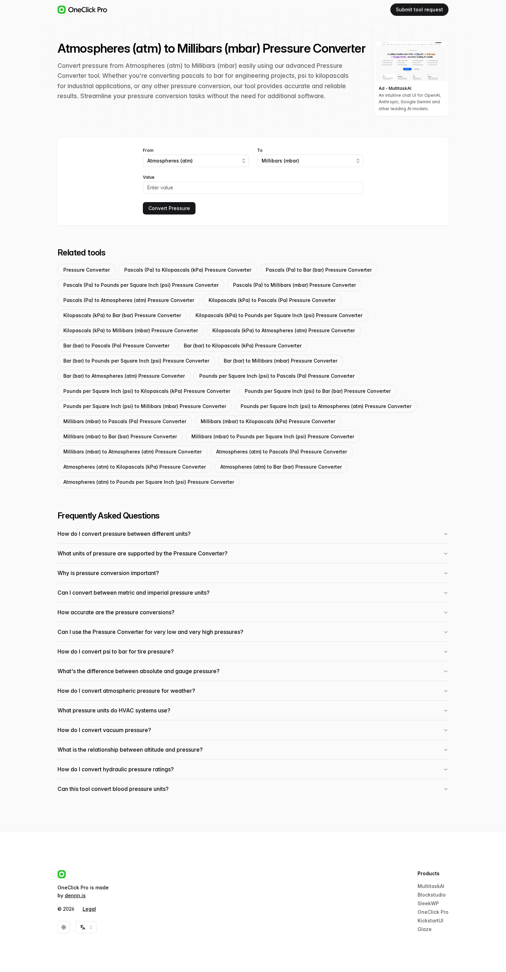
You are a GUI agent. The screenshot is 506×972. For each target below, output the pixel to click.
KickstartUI (430, 920)
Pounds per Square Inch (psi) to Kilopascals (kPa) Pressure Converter (146, 391)
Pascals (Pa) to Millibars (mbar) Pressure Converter (294, 285)
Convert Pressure (169, 208)
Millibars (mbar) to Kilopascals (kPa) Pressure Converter (268, 421)
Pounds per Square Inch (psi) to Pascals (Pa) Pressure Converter (277, 376)
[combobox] (196, 161)
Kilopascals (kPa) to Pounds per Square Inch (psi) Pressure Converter (279, 315)
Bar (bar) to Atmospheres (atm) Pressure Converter (124, 376)
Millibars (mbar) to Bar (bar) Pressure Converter (120, 436)
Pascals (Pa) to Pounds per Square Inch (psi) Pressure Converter (141, 285)
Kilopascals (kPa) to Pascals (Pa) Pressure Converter (272, 300)
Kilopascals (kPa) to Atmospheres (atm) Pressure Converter (283, 330)
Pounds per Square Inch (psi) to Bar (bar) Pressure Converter (318, 391)
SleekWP (428, 903)
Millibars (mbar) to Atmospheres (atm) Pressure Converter (132, 451)
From (148, 150)
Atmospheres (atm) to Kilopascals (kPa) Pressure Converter (134, 467)
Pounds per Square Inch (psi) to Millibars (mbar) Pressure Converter (144, 406)
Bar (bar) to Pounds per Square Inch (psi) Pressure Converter (136, 361)
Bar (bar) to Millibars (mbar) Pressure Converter (280, 361)
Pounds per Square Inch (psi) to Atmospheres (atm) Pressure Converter (326, 406)
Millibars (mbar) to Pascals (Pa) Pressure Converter (124, 421)
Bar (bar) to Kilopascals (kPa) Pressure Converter (243, 345)
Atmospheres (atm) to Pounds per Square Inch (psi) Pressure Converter (148, 482)
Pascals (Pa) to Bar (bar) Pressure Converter (319, 270)
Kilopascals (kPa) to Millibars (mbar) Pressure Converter (130, 330)
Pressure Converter (86, 270)
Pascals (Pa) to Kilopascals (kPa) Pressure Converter (187, 270)
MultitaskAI (431, 886)
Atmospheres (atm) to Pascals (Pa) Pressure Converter (281, 451)
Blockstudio (432, 895)
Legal (89, 909)
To (260, 150)
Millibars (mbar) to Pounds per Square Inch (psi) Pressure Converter (272, 436)
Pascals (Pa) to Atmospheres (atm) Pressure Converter (128, 300)
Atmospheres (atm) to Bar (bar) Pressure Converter (281, 467)
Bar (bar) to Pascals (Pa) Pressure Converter (116, 345)
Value (149, 177)
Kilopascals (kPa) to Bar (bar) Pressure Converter (122, 315)
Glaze (425, 929)
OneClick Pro (433, 912)
